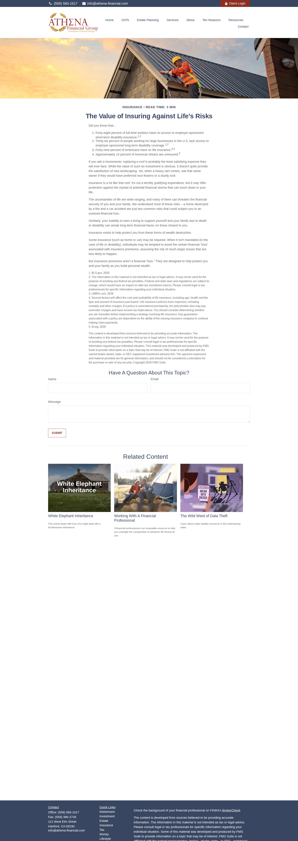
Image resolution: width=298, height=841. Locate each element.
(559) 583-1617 (65, 3)
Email (154, 379)
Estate (104, 821)
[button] (109, 20)
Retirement (107, 812)
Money (104, 834)
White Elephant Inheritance (70, 516)
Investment (107, 816)
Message (54, 401)
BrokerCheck (231, 810)
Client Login (237, 3)
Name (52, 379)
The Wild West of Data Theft (203, 516)
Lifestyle (105, 838)
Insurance (106, 825)
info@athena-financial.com (107, 3)
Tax (102, 830)
